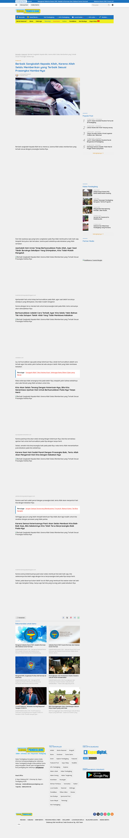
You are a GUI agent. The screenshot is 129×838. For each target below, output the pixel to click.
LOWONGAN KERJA (78, 820)
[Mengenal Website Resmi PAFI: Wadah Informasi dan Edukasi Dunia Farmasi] (31, 634)
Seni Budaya (83, 21)
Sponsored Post (65, 796)
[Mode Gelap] (113, 5)
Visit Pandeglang (55, 805)
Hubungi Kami (24, 5)
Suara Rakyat (54, 800)
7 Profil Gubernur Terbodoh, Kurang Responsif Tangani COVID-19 (30, 707)
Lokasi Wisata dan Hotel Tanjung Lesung (99, 127)
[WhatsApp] (108, 814)
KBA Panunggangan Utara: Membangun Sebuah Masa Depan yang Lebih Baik (64, 707)
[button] (109, 4)
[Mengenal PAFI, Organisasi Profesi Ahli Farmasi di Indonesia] (31, 665)
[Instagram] (105, 814)
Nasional (63, 788)
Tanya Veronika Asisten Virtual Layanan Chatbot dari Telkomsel (99, 134)
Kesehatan (56, 21)
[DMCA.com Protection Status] (90, 758)
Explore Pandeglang (62, 759)
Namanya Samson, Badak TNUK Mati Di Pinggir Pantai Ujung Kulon (99, 147)
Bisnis (31, 21)
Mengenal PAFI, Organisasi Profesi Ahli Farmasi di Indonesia (30, 676)
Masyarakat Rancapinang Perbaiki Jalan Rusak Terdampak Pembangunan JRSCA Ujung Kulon (102, 209)
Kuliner (65, 21)
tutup (19, 824)
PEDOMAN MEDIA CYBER (52, 820)
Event (52, 759)
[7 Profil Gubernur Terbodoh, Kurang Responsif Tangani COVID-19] (31, 696)
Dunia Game (69, 754)
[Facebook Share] (63, 617)
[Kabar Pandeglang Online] (27, 11)
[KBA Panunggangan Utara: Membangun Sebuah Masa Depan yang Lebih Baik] (64, 696)
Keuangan (63, 779)
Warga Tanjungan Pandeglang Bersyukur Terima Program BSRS (103, 201)
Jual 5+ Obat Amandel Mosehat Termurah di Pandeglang (100, 121)
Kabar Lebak (54, 771)
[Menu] (16, 5)
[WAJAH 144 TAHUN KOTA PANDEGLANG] (85, 218)
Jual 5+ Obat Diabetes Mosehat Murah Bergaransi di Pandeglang (99, 141)
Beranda (18, 54)
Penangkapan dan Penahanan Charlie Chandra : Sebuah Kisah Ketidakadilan (64, 676)
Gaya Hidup (93, 21)
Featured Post (54, 763)
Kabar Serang (54, 775)
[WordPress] (101, 814)
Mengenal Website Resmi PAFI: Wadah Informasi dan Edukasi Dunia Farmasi (43, 1)
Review (73, 792)
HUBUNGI (30, 820)
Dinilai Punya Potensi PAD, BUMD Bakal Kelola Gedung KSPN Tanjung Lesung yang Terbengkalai (102, 192)
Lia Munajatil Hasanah (25, 74)
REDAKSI (22, 820)
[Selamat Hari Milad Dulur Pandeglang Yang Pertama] (85, 227)
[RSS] (112, 814)
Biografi (71, 750)
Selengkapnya (97, 153)
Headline (74, 763)
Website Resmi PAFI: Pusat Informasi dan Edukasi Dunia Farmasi (95, 1)
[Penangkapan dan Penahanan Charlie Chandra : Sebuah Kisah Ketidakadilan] (64, 665)
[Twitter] (98, 814)
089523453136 (26, 787)
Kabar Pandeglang (66, 771)
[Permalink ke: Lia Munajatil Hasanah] (16, 75)
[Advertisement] (64, 38)
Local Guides (54, 788)
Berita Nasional (21, 21)
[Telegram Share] (74, 617)
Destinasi (59, 754)
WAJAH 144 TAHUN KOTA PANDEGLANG (101, 218)
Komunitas (67, 784)
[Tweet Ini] (67, 617)
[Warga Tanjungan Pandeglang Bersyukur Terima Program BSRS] (87, 201)
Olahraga (39, 21)
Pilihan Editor (64, 792)
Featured (24, 54)
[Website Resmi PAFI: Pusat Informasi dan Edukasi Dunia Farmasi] (64, 634)
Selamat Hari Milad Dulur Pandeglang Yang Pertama (102, 226)
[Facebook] (94, 814)
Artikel (52, 750)
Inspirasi (65, 767)
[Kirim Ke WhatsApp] (78, 617)
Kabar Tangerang (66, 775)
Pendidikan (72, 21)
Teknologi (47, 21)
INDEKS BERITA (104, 820)
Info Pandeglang (55, 767)
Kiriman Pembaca (55, 784)
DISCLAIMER (66, 820)
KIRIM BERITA (39, 820)
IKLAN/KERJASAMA (92, 820)
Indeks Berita (35, 5)
